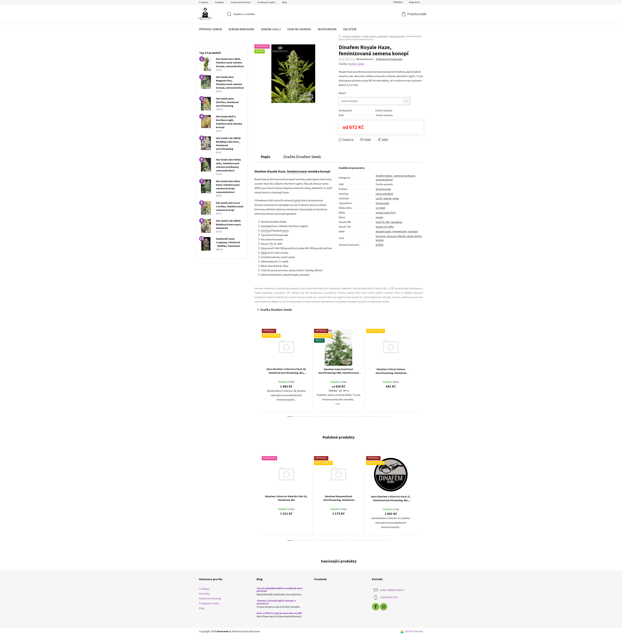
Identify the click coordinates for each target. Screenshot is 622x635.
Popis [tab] (265, 157)
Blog (284, 2)
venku (395, 198)
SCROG (379, 245)
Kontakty (219, 2)
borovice (380, 236)
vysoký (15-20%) (385, 227)
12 (368, 416)
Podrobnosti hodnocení (389, 59)
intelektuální (399, 231)
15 (387, 416)
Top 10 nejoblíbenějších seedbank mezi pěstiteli (279, 590)
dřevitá (402, 236)
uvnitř (379, 198)
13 (374, 416)
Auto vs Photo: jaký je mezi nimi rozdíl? (279, 613)
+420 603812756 (388, 597)
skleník (387, 198)
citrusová (391, 236)
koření (417, 236)
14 (381, 416)
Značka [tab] (302, 157)
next (420, 372)
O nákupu (203, 2)
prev (257, 372)
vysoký (379, 217)
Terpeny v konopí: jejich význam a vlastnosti (276, 602)
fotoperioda (382, 203)
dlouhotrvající (383, 231)
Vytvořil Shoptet (414, 631)
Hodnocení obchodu (240, 2)
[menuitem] (210, 29)
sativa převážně (384, 194)
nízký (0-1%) (383, 222)
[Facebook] (375, 606)
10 (355, 416)
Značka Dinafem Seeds (276, 309)
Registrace (414, 2)
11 (361, 416)
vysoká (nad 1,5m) (385, 212)
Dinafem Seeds (356, 64)
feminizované (383, 189)
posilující (413, 231)
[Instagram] (383, 606)
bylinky (380, 240)
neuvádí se (396, 222)
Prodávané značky (266, 2)
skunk (410, 236)
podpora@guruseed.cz (392, 590)
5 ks (338, 404)
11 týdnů (380, 208)
